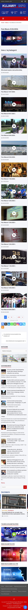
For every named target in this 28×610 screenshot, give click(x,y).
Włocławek (4, 510)
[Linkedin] (8, 324)
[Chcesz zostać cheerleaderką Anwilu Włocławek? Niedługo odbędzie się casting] (3, 371)
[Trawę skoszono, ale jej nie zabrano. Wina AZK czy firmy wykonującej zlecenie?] (3, 451)
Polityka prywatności (6, 591)
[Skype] (24, 324)
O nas (2, 586)
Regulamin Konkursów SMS (20, 586)
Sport (15, 510)
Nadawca (14, 591)
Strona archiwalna (22, 591)
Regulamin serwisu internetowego (9, 589)
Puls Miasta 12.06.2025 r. (8, 244)
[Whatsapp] (11, 324)
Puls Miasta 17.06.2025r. (8, 179)
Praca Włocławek (5, 594)
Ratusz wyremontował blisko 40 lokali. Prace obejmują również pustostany (16, 392)
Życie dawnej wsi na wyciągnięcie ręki (15, 341)
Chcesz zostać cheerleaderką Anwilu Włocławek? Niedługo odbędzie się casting (15, 371)
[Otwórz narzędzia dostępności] (25, 607)
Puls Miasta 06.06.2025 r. (8, 309)
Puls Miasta (11, 510)
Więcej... (3, 482)
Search (25, 487)
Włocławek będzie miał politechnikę (11, 70)
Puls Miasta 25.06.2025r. (8, 157)
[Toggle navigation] (3, 19)
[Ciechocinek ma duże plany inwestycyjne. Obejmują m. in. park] (3, 403)
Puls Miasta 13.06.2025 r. (8, 222)
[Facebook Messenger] (21, 324)
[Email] (14, 324)
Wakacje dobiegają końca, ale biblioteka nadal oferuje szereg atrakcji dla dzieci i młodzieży (15, 461)
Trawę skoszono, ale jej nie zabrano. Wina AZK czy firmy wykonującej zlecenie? (15, 451)
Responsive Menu (21, 1)
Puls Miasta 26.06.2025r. (8, 135)
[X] (5, 324)
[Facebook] (2, 324)
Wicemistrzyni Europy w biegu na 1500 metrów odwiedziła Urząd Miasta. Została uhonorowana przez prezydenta (13, 514)
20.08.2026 (5, 516)
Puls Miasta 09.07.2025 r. (8, 113)
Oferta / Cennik (8, 586)
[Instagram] (17, 324)
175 (19, 317)
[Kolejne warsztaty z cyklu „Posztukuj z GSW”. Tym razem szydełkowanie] (3, 441)
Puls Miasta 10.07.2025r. (8, 92)
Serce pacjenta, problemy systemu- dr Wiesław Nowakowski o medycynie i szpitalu (17, 472)
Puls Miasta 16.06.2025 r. (8, 200)
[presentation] (23, 492)
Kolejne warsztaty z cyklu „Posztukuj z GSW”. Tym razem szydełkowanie (15, 440)
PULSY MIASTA (5, 492)
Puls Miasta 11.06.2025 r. (8, 266)
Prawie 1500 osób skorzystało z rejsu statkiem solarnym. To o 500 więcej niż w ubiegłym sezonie (16, 381)
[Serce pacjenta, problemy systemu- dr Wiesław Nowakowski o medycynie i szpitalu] (3, 472)
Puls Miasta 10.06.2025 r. (8, 288)
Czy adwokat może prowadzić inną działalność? (12, 335)
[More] (2, 327)
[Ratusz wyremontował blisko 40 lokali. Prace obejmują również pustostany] (3, 392)
